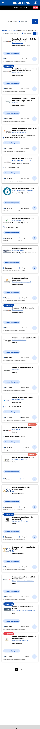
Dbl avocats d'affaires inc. (20, 459)
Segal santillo (16, 370)
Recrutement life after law (20, 521)
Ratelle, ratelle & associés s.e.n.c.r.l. (23, 581)
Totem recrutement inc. (19, 340)
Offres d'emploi (19, 7)
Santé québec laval (18, 399)
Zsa (13, 491)
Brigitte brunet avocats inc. (20, 640)
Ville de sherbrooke (18, 250)
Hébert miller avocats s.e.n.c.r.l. (21, 160)
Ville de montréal (17, 429)
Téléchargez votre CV (9, 30)
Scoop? (35, 7)
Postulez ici (8, 59)
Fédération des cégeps (19, 132)
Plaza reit (15, 103)
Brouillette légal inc (18, 220)
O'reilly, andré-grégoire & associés (22, 190)
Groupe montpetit (17, 43)
